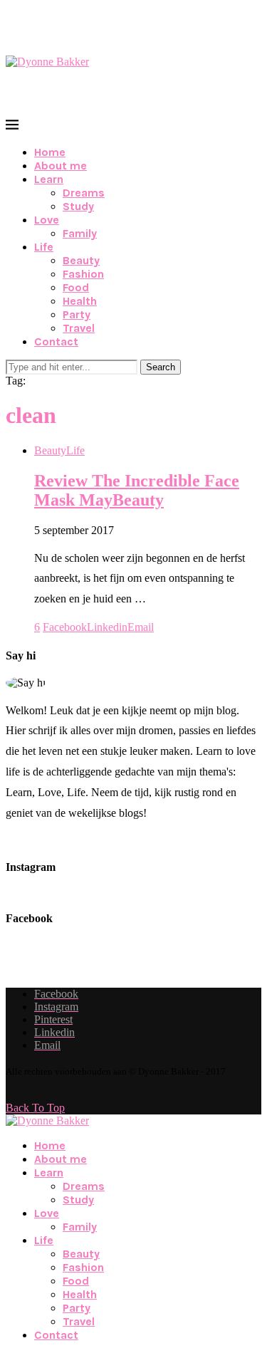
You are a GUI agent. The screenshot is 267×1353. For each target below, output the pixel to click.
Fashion (83, 274)
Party (76, 314)
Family (80, 233)
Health (80, 301)
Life (43, 247)
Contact (56, 341)
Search (160, 367)
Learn (48, 179)
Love (46, 219)
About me (60, 165)
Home (50, 152)
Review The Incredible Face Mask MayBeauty (136, 490)
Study (78, 206)
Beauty (81, 260)
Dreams (84, 192)
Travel (79, 328)
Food (76, 287)
